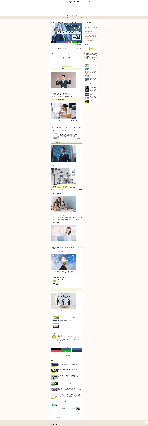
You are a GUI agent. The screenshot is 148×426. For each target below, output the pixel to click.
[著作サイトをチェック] (57, 342)
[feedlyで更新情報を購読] (59, 342)
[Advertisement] (74, 8)
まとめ (63, 65)
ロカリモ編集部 (59, 335)
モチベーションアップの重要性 (66, 57)
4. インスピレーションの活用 (66, 64)
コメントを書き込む (66, 414)
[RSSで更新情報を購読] (60, 342)
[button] (97, 1)
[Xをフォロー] (58, 342)
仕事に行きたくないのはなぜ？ (66, 58)
